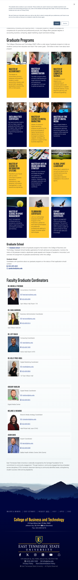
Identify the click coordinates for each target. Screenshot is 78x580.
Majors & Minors (14, 511)
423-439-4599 (26, 299)
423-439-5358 (26, 448)
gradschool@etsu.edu (15, 268)
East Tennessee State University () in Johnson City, (39, 544)
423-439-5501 (26, 400)
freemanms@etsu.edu (29, 294)
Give (69, 511)
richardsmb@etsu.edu (29, 419)
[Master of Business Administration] (39, 58)
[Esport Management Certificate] (61, 202)
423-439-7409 (26, 347)
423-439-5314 (26, 323)
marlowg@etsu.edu (28, 395)
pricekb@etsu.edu (28, 367)
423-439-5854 (26, 371)
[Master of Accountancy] (17, 58)
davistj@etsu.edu (27, 443)
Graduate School (14, 248)
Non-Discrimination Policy (45, 563)
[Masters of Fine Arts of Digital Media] (61, 107)
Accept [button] (57, 23)
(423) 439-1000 (32, 561)
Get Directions (47, 525)
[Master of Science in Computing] (61, 58)
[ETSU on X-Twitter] (27, 555)
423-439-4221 (13, 266)
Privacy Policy (28, 563)
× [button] (74, 3)
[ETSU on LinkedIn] (42, 555)
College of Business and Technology (39, 519)
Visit (55, 511)
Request (44, 511)
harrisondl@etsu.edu (28, 318)
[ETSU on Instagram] (34, 555)
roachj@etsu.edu (27, 342)
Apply (62, 511)
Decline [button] (65, 23)
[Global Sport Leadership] (61, 154)
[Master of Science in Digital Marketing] (39, 107)
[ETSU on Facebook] (19, 555)
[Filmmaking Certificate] (39, 202)
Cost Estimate (30, 511)
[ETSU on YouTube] (50, 555)
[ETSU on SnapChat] (58, 555)
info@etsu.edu (48, 561)
